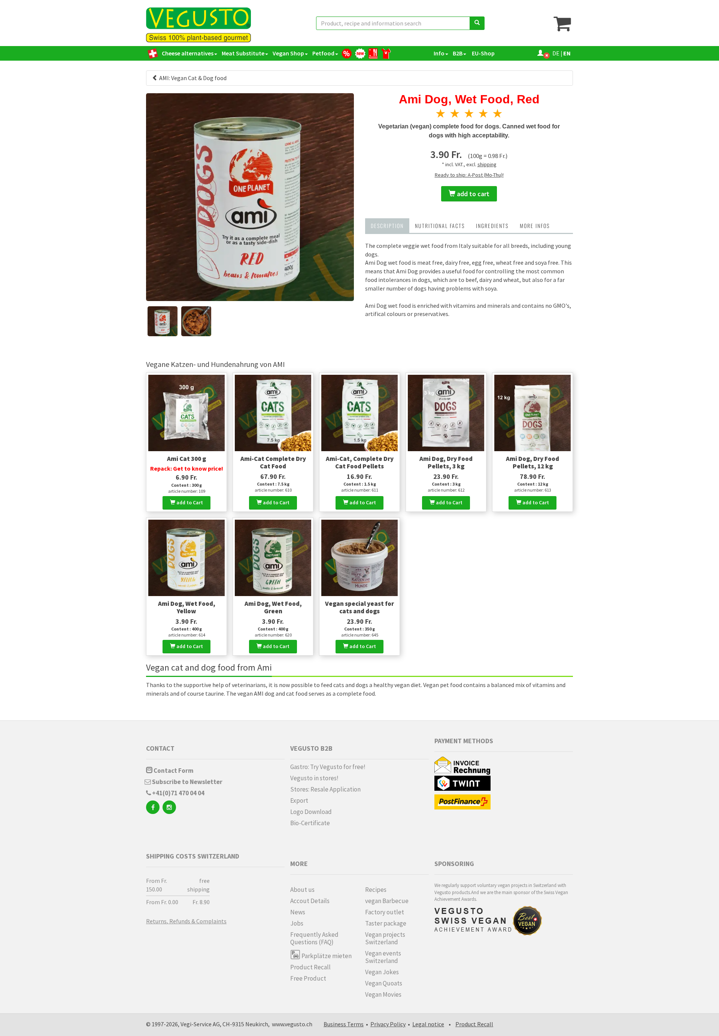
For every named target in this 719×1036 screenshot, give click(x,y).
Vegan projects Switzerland (385, 938)
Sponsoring (454, 863)
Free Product (308, 978)
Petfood (323, 53)
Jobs (296, 923)
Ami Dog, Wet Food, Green (273, 607)
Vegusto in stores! (314, 778)
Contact (160, 748)
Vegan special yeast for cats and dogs (359, 607)
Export (299, 800)
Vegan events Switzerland (383, 957)
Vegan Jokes (382, 972)
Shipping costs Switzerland (192, 856)
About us (302, 889)
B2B (457, 53)
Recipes (375, 889)
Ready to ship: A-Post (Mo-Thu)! (469, 174)
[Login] (540, 53)
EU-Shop (483, 53)
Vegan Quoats (383, 983)
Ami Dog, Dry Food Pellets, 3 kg (446, 462)
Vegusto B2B (311, 748)
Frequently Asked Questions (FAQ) (314, 938)
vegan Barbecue (387, 901)
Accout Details (310, 901)
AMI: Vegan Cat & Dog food (192, 78)
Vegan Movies (383, 994)
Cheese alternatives (187, 53)
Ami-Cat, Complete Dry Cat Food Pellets (360, 462)
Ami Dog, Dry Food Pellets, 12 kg (532, 462)
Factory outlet (384, 912)
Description (387, 226)
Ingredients (492, 226)
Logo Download (311, 812)
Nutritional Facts (440, 226)
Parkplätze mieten (326, 956)
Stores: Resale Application (325, 789)
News (297, 912)
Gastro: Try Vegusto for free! (327, 767)
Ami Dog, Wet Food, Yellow (186, 607)
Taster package (385, 923)
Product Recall (310, 967)
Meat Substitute (243, 53)
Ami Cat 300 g (186, 459)
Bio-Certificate (310, 823)
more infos (535, 226)
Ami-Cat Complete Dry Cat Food (273, 462)
